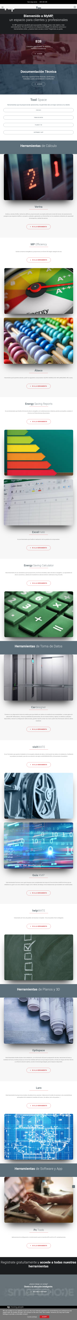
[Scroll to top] (73, 1186)
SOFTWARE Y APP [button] (38, 132)
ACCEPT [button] (44, 1316)
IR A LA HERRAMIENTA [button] (39, 227)
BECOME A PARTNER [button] (40, 1292)
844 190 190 (43, 2)
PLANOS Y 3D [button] (38, 125)
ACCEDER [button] (39, 54)
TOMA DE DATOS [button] (38, 117)
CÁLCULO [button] (38, 110)
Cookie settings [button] (32, 1317)
